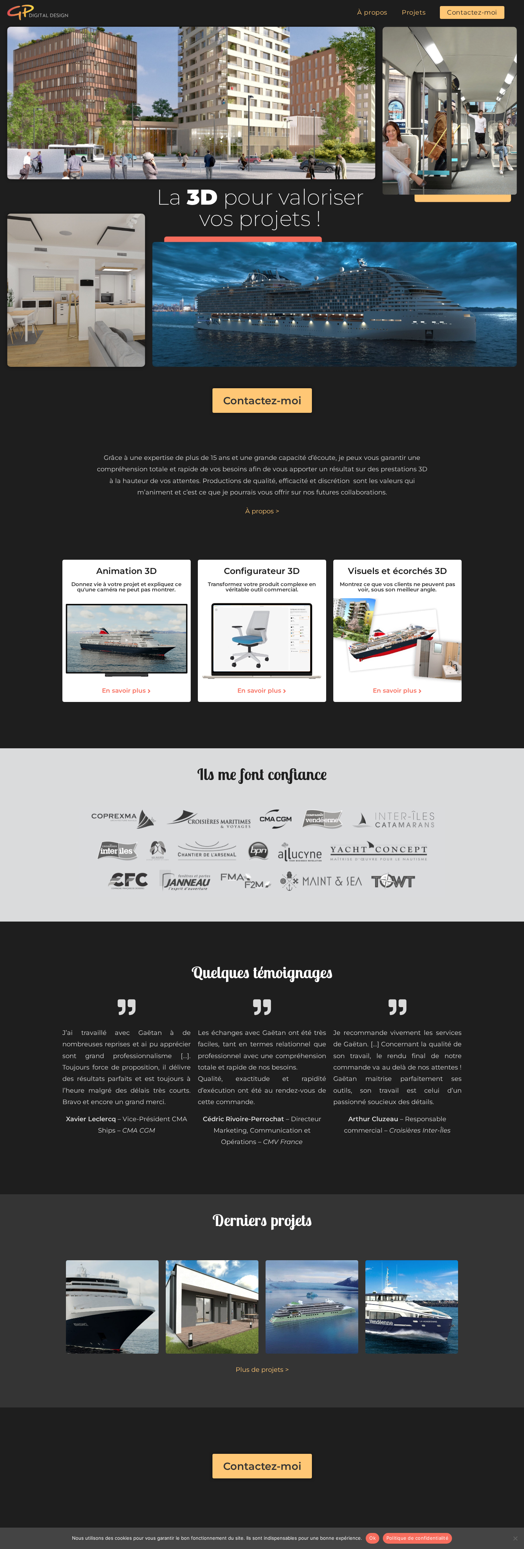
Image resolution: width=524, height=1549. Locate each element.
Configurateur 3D (262, 571)
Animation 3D (126, 571)
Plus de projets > (262, 1370)
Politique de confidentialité (417, 1538)
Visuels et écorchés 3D (397, 571)
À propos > (262, 511)
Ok (372, 1538)
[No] (515, 1538)
